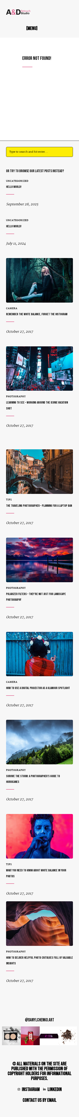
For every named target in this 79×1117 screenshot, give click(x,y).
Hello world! (13, 187)
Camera (11, 308)
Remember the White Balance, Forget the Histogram (36, 314)
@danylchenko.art (39, 1020)
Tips (9, 500)
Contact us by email (40, 1100)
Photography (16, 396)
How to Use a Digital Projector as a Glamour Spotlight (38, 688)
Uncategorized (17, 181)
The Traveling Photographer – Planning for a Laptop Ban (39, 506)
